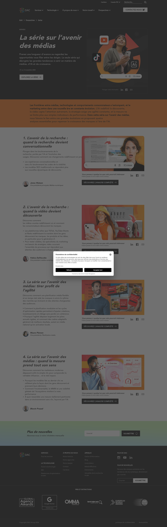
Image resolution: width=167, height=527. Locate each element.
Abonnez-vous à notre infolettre (147, 519)
